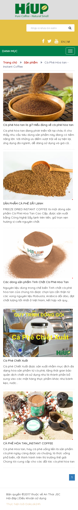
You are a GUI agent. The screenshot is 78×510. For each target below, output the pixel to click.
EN (63, 42)
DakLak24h (33, 504)
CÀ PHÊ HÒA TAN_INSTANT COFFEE (28, 443)
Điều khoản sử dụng (32, 498)
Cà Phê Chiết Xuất (15, 360)
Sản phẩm (31, 62)
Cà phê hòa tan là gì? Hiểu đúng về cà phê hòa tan (38, 125)
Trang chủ (10, 62)
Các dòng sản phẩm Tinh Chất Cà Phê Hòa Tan (36, 282)
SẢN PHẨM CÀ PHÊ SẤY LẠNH (23, 203)
